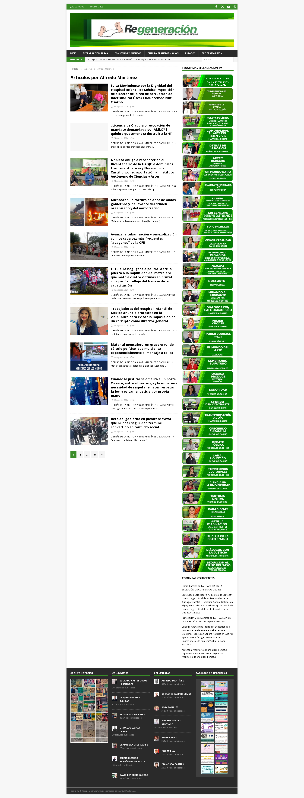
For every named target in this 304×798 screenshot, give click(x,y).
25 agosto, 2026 (121, 106)
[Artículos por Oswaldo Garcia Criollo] (114, 729)
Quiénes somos (77, 7)
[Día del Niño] (221, 707)
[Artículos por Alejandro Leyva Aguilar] (114, 699)
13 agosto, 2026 (121, 400)
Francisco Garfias (173, 764)
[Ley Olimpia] (207, 748)
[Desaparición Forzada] (221, 748)
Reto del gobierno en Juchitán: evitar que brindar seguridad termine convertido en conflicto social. (141, 423)
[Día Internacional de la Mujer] (207, 728)
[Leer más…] (139, 115)
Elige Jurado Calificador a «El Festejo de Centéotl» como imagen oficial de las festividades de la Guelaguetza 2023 (207, 609)
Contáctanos (96, 7)
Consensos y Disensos (127, 53)
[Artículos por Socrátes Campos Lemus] (156, 695)
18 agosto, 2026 (121, 289)
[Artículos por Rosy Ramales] (156, 708)
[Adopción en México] (207, 759)
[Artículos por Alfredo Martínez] (156, 682)
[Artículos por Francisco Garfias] (156, 766)
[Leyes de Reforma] (207, 686)
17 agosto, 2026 (121, 325)
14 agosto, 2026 (121, 357)
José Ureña (168, 750)
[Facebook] (216, 7)
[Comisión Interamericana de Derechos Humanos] (207, 696)
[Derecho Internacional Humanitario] (221, 728)
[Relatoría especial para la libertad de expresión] (221, 686)
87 (94, 454)
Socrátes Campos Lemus (176, 693)
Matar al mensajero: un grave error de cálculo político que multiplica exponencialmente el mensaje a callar (142, 348)
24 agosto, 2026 (121, 138)
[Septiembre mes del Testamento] (221, 769)
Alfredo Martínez (173, 680)
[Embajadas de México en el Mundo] (207, 738)
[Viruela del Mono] (207, 707)
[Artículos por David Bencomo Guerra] (114, 776)
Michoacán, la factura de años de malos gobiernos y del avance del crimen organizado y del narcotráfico (143, 204)
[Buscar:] (218, 59)
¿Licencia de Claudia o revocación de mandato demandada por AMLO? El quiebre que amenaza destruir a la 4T (141, 129)
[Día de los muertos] (221, 759)
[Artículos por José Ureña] (156, 752)
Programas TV (211, 53)
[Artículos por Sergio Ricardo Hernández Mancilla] (114, 759)
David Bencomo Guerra (134, 774)
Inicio (73, 53)
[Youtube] (228, 7)
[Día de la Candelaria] (221, 738)
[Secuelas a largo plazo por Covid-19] (207, 769)
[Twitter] (222, 7)
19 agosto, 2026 (121, 247)
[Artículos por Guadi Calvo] (156, 739)
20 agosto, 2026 (121, 212)
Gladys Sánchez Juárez (134, 744)
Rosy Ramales (170, 707)
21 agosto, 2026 (121, 180)
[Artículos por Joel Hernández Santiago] (156, 722)
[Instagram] (235, 7)
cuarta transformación (163, 53)
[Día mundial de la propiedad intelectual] (207, 717)
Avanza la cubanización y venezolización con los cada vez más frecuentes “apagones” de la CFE (144, 238)
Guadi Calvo (169, 737)
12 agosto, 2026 (121, 431)
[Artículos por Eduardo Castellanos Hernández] (114, 682)
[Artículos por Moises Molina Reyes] (114, 716)
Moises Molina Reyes (132, 714)
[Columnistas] (89, 98)
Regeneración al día (95, 53)
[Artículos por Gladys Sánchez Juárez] (114, 746)
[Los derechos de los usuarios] (221, 696)
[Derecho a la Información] (221, 717)
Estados (190, 53)
